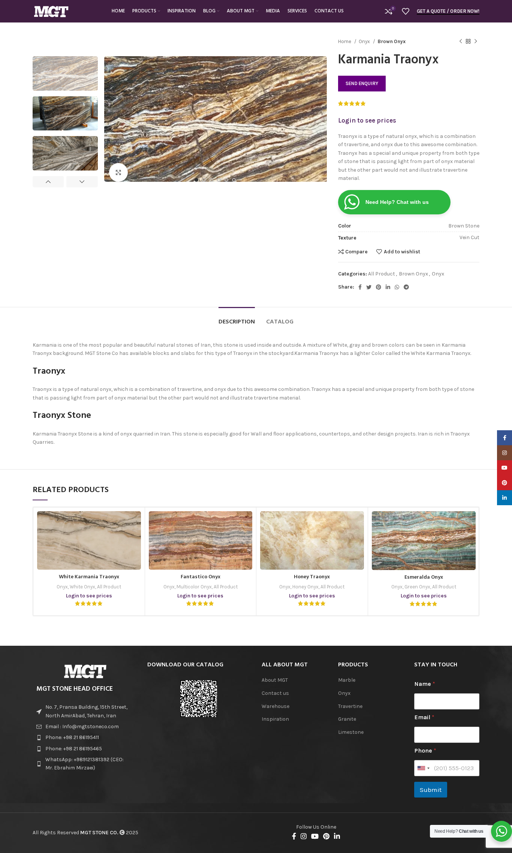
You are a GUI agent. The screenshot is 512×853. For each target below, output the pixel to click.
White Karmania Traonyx (89, 577)
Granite (347, 719)
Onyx (365, 41)
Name (425, 683)
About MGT (275, 680)
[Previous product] (460, 41)
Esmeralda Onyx (423, 577)
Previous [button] (48, 181)
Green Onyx (417, 587)
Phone (425, 750)
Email (424, 717)
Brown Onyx (391, 41)
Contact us (275, 693)
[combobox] (423, 768)
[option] (65, 73)
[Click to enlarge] (118, 172)
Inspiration (275, 719)
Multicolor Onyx (194, 587)
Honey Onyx (305, 587)
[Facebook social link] (360, 287)
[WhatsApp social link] (396, 287)
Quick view (129, 545)
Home (345, 41)
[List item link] (84, 727)
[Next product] (475, 41)
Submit (431, 789)
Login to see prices (367, 120)
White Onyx (82, 587)
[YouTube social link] (315, 836)
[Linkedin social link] (387, 287)
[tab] (237, 318)
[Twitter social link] (369, 287)
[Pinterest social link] (378, 287)
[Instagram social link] (303, 836)
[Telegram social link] (406, 287)
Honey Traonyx (312, 577)
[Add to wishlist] (129, 529)
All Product (381, 274)
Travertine (350, 706)
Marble (346, 680)
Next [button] (81, 181)
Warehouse (275, 706)
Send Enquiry (362, 83)
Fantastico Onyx (200, 577)
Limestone (351, 732)
